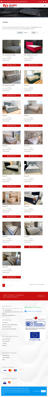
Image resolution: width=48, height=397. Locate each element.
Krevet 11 (4, 176)
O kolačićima (5, 322)
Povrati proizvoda (5, 357)
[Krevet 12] (33, 167)
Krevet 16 (26, 236)
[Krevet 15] (11, 228)
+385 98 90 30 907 (15, 311)
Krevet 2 (26, 85)
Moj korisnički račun (6, 339)
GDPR (3, 359)
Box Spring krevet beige (8, 55)
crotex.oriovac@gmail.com (10, 315)
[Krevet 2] (33, 76)
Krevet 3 (4, 115)
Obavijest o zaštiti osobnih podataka (9, 324)
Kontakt (41, 296)
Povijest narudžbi (5, 341)
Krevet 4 (26, 115)
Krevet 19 (4, 267)
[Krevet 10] (33, 137)
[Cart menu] (46, 1)
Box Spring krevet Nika (8, 85)
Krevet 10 (26, 146)
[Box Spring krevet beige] (11, 46)
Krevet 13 (4, 206)
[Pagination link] (9, 285)
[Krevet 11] (11, 167)
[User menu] (43, 1)
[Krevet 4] (33, 107)
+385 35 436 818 (7, 310)
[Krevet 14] (33, 198)
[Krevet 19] (11, 258)
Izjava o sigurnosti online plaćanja (9, 328)
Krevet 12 (26, 176)
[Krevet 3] (11, 107)
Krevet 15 (4, 236)
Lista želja (4, 343)
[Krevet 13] (11, 198)
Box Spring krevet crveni (31, 55)
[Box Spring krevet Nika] (11, 76)
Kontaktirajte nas (5, 355)
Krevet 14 (26, 206)
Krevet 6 (4, 146)
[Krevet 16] (33, 228)
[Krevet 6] (11, 137)
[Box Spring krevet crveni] (33, 46)
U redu (43, 391)
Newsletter (4, 345)
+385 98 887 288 (7, 311)
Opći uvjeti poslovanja (6, 326)
